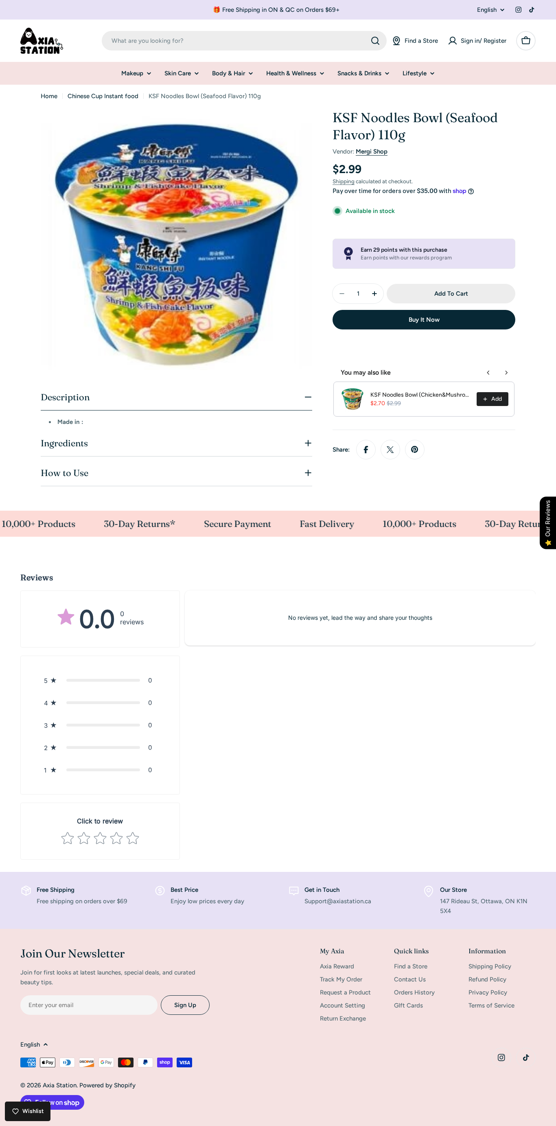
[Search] (375, 41)
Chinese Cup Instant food (103, 96)
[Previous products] (488, 372)
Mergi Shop (371, 151)
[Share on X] (390, 449)
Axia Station (60, 1085)
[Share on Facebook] (366, 449)
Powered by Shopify (107, 1085)
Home (49, 96)
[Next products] (506, 372)
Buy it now (424, 319)
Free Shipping (55, 889)
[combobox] (244, 40)
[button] (100, 680)
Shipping (344, 181)
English (487, 10)
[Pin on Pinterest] (415, 449)
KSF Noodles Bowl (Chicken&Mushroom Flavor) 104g (421, 394)
